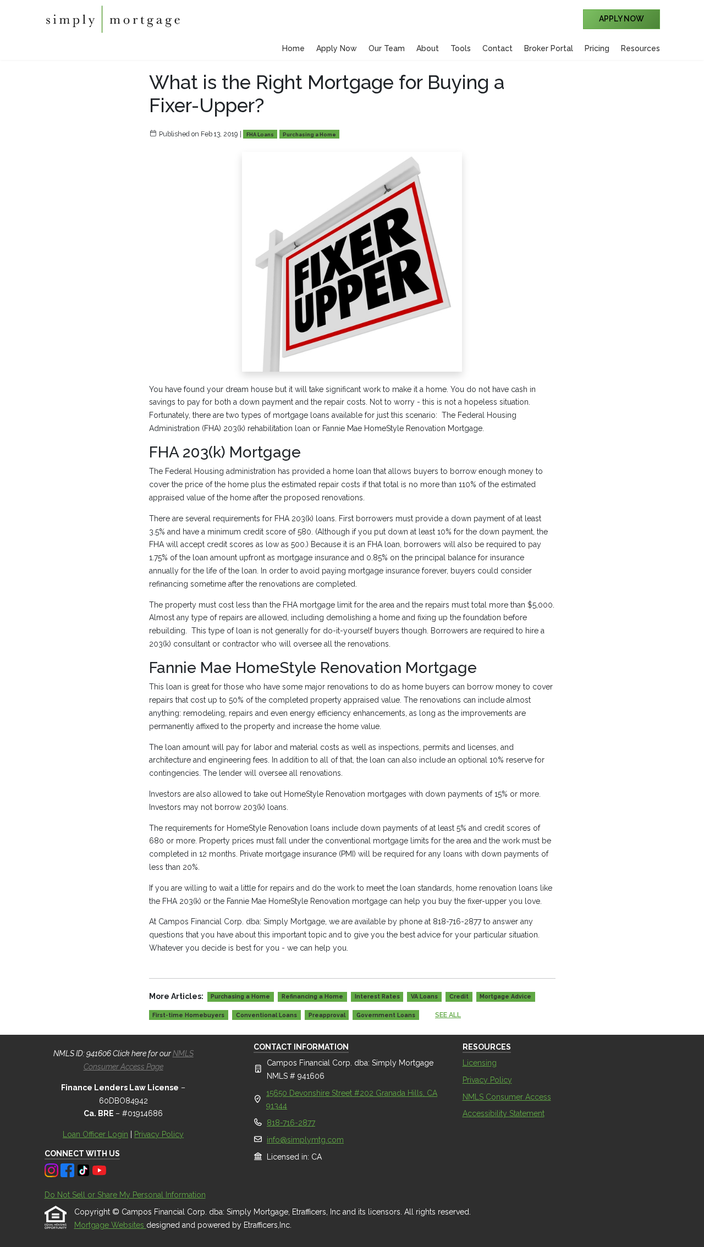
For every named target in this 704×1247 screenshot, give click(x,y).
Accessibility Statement (503, 1113)
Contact (497, 48)
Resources (640, 48)
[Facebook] (68, 1169)
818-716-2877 (291, 1122)
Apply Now (336, 48)
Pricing (597, 48)
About (427, 48)
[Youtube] (99, 1169)
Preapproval (327, 1015)
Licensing (480, 1062)
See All (448, 1015)
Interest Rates (377, 996)
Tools (460, 48)
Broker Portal (548, 48)
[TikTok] (84, 1169)
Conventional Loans (266, 1015)
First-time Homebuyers (188, 1015)
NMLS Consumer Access (507, 1096)
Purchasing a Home (309, 134)
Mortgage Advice (505, 996)
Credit (459, 996)
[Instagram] (53, 1169)
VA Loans (424, 996)
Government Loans (385, 1015)
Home (293, 48)
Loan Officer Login (95, 1134)
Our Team (387, 48)
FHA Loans (260, 134)
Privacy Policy (159, 1134)
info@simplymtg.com (305, 1139)
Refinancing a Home (312, 996)
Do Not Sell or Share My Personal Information (125, 1194)
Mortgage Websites (110, 1225)
